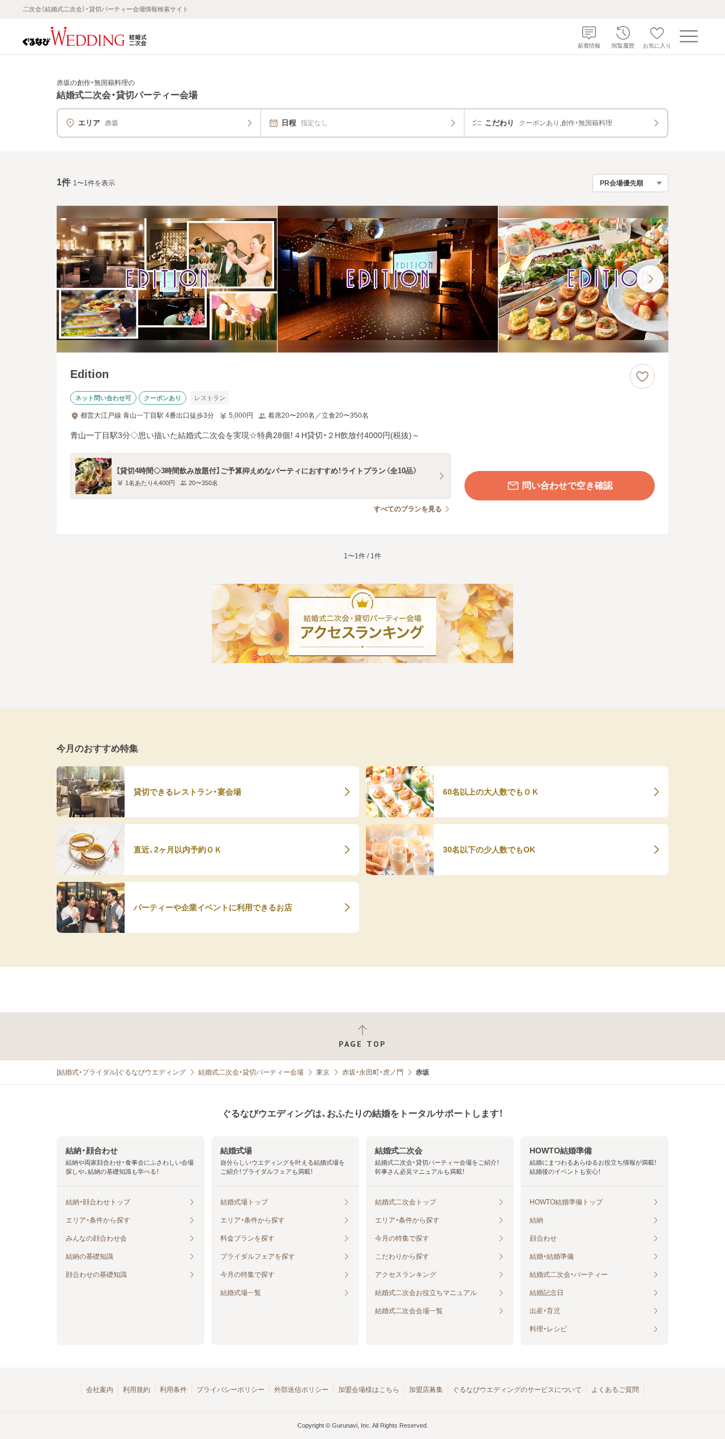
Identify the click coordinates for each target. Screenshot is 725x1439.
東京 (323, 1072)
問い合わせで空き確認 (567, 485)
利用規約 (136, 1390)
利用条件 (173, 1390)
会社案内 (99, 1390)
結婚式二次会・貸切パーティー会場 (251, 1072)
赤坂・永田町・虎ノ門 (372, 1072)
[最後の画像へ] (650, 278)
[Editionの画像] (362, 279)
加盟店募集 (426, 1390)
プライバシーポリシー (231, 1390)
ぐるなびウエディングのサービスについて (517, 1390)
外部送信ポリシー (301, 1390)
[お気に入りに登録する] (642, 376)
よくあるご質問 (615, 1390)
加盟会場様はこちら (368, 1390)
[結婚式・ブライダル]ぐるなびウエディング (121, 1072)
